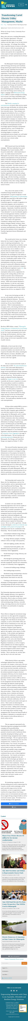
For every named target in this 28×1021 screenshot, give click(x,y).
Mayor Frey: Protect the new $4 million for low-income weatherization (13, 838)
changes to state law (12, 379)
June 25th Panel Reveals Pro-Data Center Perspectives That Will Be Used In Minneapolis (13, 904)
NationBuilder (17, 1016)
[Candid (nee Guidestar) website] (23, 1008)
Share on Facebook (15, 803)
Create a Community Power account (14, 959)
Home (2, 24)
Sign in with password (14, 956)
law (23, 268)
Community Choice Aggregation (10, 433)
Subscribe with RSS (8, 978)
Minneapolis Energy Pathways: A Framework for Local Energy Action (14, 328)
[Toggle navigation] (26, 4)
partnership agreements (7, 437)
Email (15, 807)
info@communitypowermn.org (12, 1014)
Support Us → (5, 968)
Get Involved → (5, 971)
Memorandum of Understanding (18, 196)
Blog (5, 24)
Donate (21, 4)
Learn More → (5, 974)
